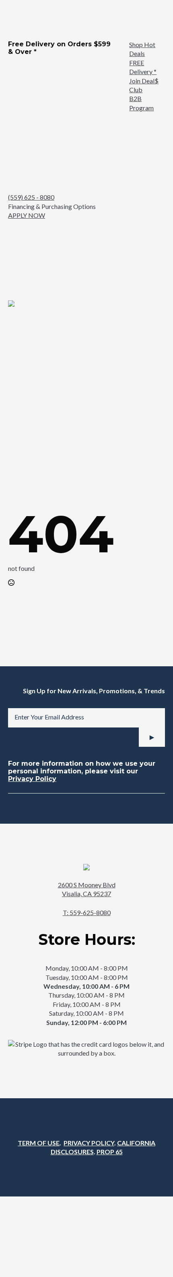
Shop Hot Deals (142, 49)
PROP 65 (110, 1151)
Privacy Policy (32, 779)
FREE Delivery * (143, 67)
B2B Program (141, 103)
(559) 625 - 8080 (31, 197)
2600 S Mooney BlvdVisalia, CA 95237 (86, 889)
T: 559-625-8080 (87, 912)
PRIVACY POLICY (89, 1143)
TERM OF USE (39, 1143)
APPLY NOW (26, 215)
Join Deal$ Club (144, 85)
